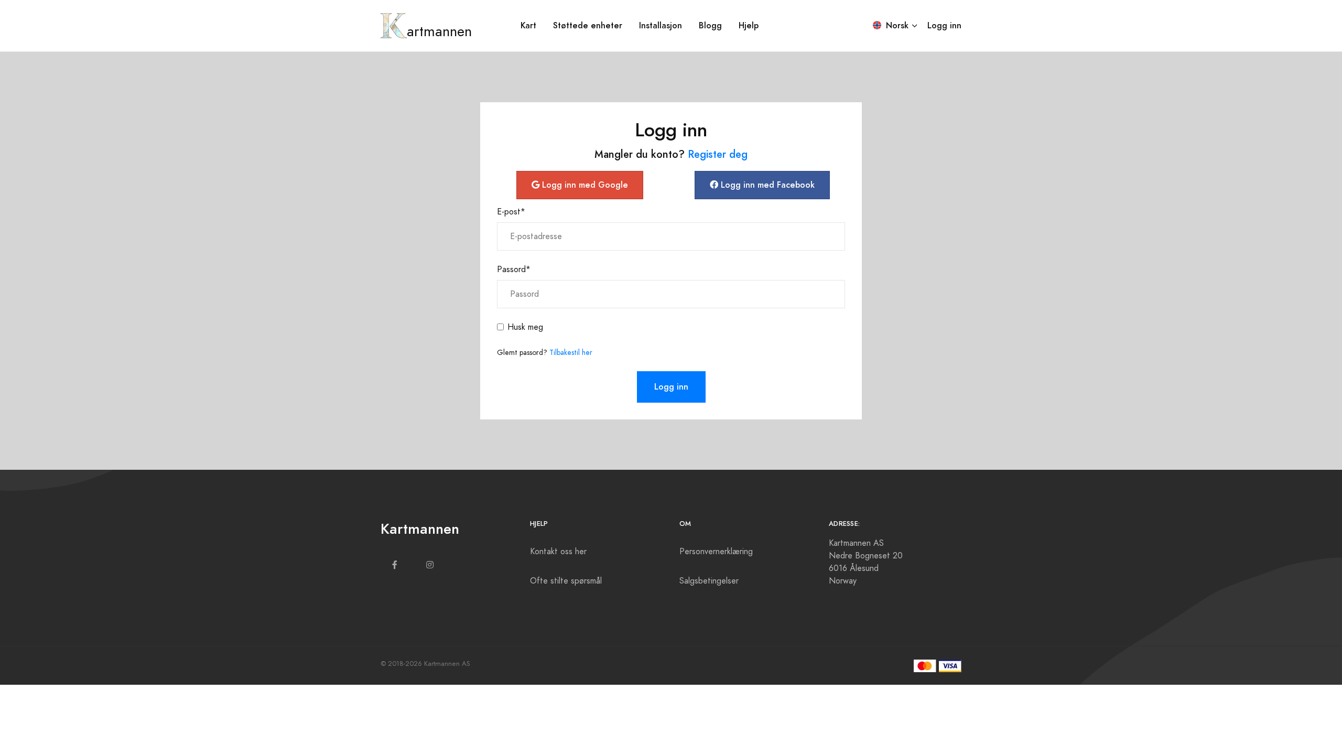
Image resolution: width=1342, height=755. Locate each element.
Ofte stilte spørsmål (566, 581)
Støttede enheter (587, 25)
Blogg (710, 25)
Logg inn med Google (583, 185)
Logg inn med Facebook (766, 185)
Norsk (895, 25)
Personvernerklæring (716, 551)
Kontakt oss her (558, 551)
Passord (514, 269)
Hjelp (749, 25)
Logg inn (944, 25)
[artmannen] (394, 26)
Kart (528, 25)
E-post (511, 212)
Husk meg (525, 327)
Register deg (718, 154)
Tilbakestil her (570, 353)
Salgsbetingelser (709, 581)
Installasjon (660, 25)
